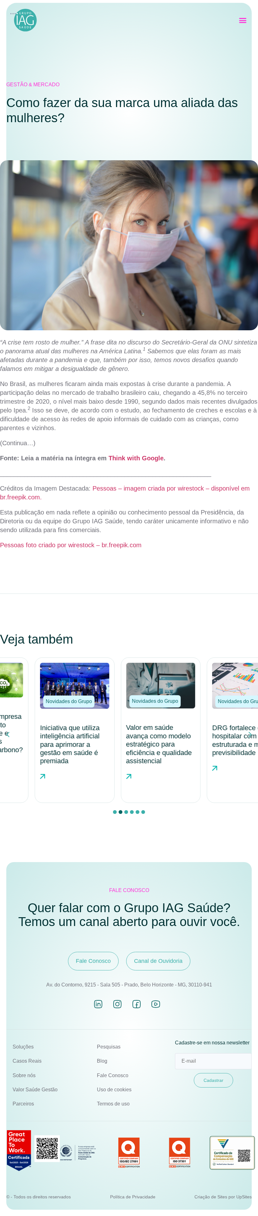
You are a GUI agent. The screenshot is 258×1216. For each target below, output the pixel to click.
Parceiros (23, 1103)
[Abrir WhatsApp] (242, 1200)
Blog (102, 1061)
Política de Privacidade (132, 1196)
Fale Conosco (112, 1075)
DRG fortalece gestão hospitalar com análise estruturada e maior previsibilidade (215, 740)
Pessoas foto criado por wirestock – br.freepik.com (71, 545)
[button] (243, 20)
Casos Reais (27, 1061)
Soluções (23, 1046)
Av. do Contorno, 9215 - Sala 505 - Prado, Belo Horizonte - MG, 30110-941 (129, 984)
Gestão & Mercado (32, 84)
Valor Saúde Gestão (35, 1089)
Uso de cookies (114, 1089)
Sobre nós (24, 1075)
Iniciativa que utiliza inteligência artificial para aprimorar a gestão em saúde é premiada (38, 744)
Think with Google (136, 458)
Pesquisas (109, 1046)
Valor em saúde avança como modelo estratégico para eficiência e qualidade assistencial (127, 744)
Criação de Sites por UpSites (223, 1196)
